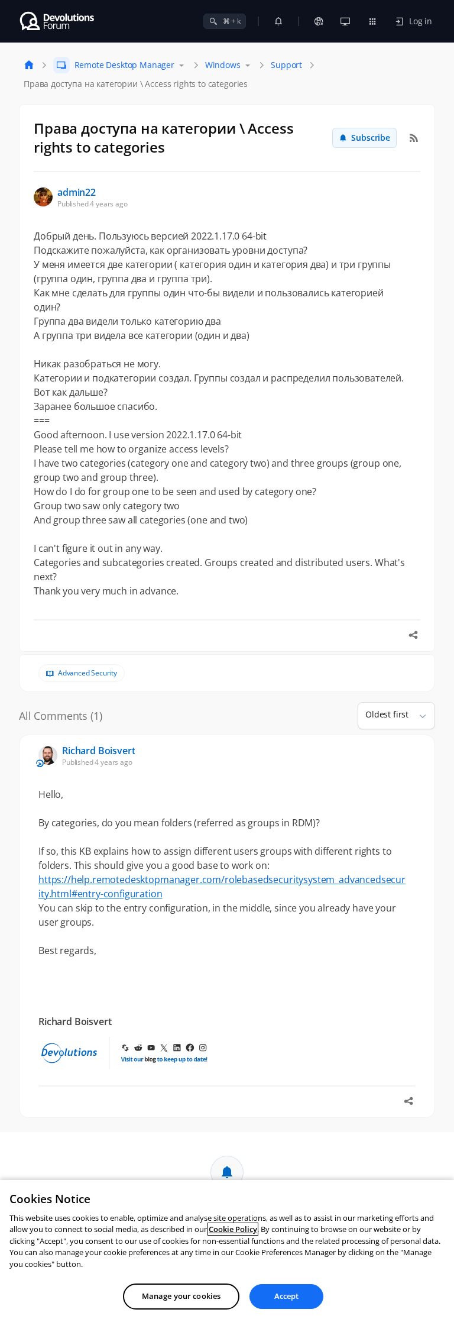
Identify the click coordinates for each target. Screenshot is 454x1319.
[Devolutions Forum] (57, 21)
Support (286, 64)
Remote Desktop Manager (124, 64)
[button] (417, 716)
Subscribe (370, 137)
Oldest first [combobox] (386, 714)
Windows (223, 64)
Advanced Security (87, 673)
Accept (286, 1296)
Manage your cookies (181, 1296)
